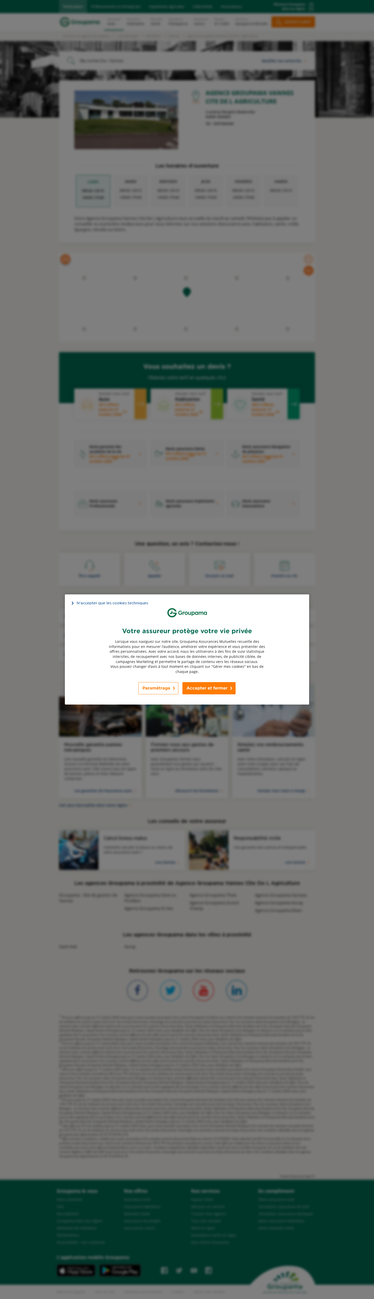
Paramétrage (156, 688)
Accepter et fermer (206, 688)
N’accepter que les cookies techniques (112, 603)
